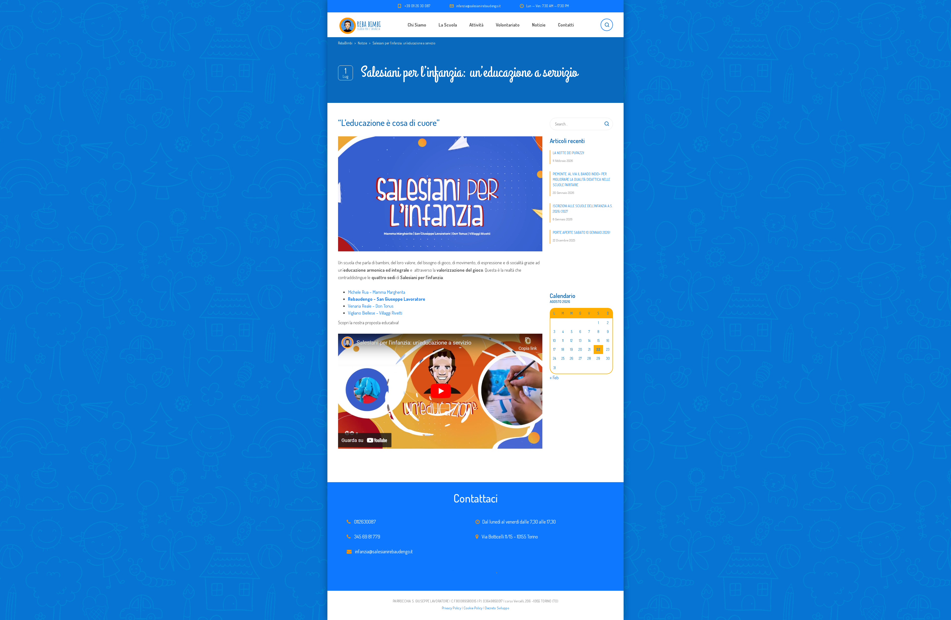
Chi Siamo (417, 25)
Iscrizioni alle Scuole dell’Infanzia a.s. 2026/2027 (582, 208)
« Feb (554, 377)
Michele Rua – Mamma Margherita (376, 292)
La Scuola (448, 25)
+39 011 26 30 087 (417, 6)
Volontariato (508, 25)
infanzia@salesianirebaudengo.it (478, 6)
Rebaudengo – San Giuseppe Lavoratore (386, 299)
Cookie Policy (473, 608)
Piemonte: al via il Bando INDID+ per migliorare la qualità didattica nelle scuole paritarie (581, 179)
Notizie (539, 25)
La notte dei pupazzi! (568, 153)
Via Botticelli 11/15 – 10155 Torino (510, 536)
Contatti (566, 25)
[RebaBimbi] (360, 24)
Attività (476, 25)
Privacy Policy (451, 608)
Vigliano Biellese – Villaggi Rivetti (375, 313)
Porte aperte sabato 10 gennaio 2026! (581, 232)
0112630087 (365, 521)
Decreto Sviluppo (497, 608)
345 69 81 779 (367, 536)
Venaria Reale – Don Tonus (371, 306)
